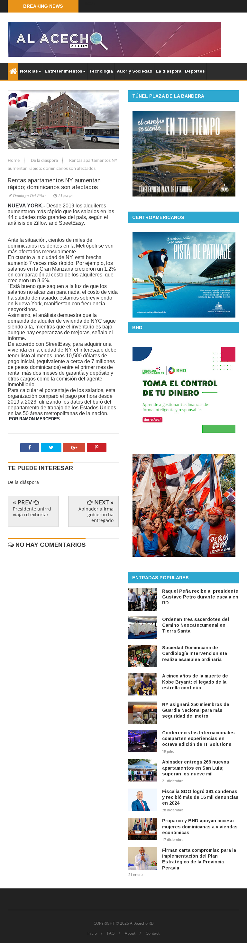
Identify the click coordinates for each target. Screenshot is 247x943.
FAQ (110, 933)
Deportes (195, 71)
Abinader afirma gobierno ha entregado (96, 514)
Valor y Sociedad (134, 71)
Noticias (29, 71)
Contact (153, 933)
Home (14, 160)
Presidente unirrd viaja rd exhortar (32, 512)
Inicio (92, 933)
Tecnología (101, 71)
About (130, 933)
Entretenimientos (63, 71)
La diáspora (168, 71)
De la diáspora (45, 160)
